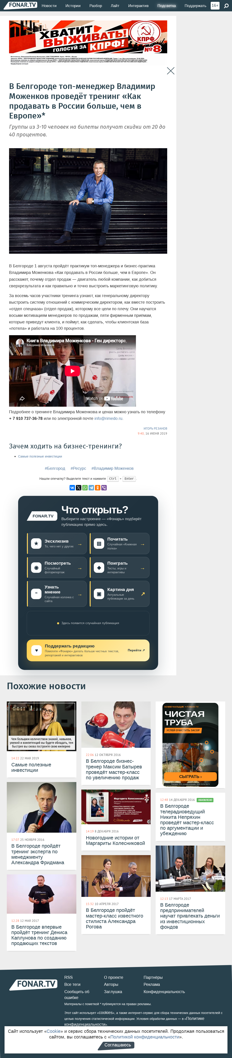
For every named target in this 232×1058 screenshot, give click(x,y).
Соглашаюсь (117, 1045)
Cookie (53, 1031)
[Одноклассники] (97, 487)
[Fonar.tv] (20, 5)
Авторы (111, 984)
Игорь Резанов (155, 428)
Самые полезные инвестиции (40, 456)
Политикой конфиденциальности (144, 1037)
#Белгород (55, 468)
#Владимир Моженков (113, 468)
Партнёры (153, 977)
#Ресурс (78, 468)
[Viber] (104, 487)
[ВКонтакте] (72, 487)
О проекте (113, 977)
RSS (68, 977)
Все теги (72, 984)
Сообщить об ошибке (76, 994)
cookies (106, 1012)
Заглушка (113, 991)
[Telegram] (91, 487)
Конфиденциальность (164, 991)
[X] (78, 487)
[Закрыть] (170, 71)
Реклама (152, 984)
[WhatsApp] (85, 487)
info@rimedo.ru (108, 418)
